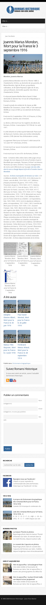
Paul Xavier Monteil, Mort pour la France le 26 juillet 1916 (24, 320)
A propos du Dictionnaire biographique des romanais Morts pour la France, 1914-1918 (27, 501)
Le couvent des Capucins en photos (26, 544)
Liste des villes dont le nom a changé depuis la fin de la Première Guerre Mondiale (23, 169)
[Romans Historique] (23, 13)
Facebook (7, 476)
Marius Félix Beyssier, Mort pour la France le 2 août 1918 (10, 349)
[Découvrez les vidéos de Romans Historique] (14, 380)
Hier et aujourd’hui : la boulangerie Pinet (27, 565)
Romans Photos (10, 529)
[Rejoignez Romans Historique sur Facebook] (11, 380)
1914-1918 (7, 496)
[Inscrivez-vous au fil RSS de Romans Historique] (7, 380)
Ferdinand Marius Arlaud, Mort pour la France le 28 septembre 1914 (24, 351)
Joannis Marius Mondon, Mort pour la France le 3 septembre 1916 (21, 46)
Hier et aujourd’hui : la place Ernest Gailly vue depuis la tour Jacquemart (28, 578)
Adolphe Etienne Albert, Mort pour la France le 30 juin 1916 (10, 320)
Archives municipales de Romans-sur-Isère (24, 176)
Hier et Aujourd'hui (11, 561)
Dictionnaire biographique (21, 363)
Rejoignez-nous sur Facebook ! (24, 479)
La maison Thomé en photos (23, 532)
